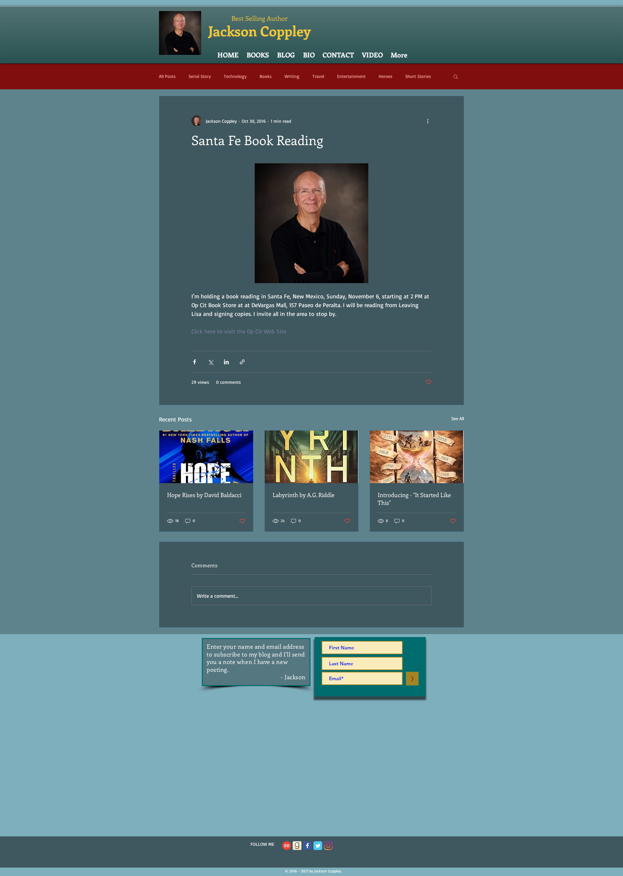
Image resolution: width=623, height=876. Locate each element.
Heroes (385, 76)
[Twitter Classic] (317, 845)
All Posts (167, 76)
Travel (318, 76)
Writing (292, 76)
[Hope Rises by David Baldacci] (206, 457)
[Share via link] (242, 362)
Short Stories (418, 76)
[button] (456, 76)
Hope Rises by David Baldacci (204, 495)
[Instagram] (328, 845)
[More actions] (428, 121)
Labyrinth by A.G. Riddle (304, 495)
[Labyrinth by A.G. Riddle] (312, 457)
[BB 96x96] (286, 845)
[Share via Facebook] (194, 362)
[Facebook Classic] (307, 845)
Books (266, 76)
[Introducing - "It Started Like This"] (417, 457)
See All (457, 418)
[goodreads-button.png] (297, 845)
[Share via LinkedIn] (226, 362)
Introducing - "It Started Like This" (414, 499)
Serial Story (200, 76)
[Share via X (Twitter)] (210, 362)
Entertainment (351, 76)
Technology (235, 76)
